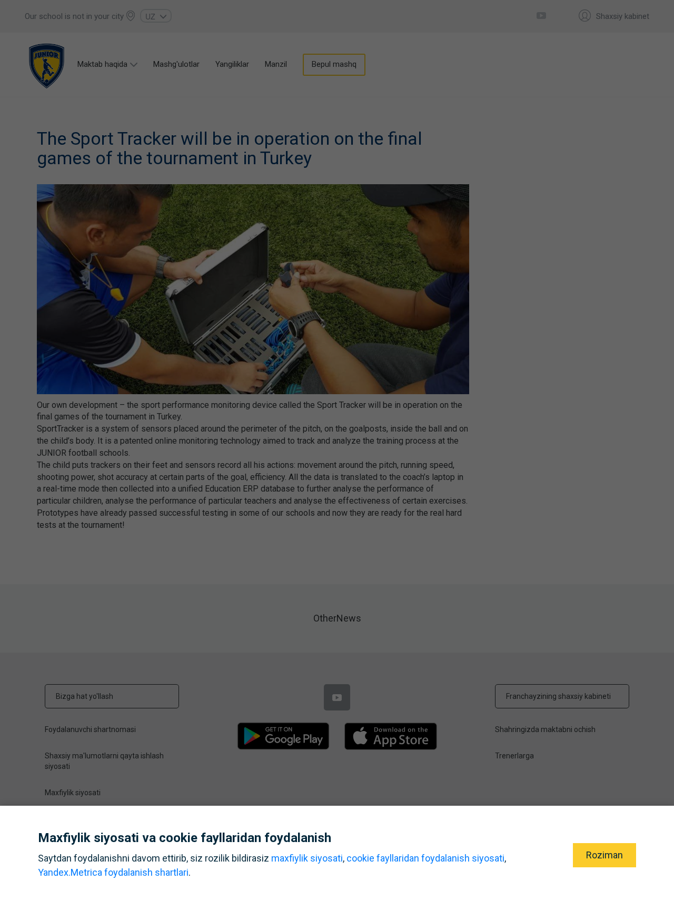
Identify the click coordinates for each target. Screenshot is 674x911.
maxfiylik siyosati (307, 858)
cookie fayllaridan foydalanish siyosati (425, 858)
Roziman (604, 854)
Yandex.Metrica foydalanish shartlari (113, 872)
